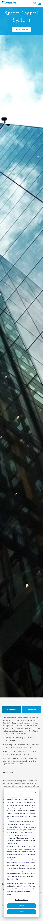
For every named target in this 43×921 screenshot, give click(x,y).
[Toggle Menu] (39, 3)
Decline (21, 912)
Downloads (31, 709)
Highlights (11, 709)
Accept (21, 906)
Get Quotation (21, 29)
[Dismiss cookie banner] (35, 792)
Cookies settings (21, 900)
